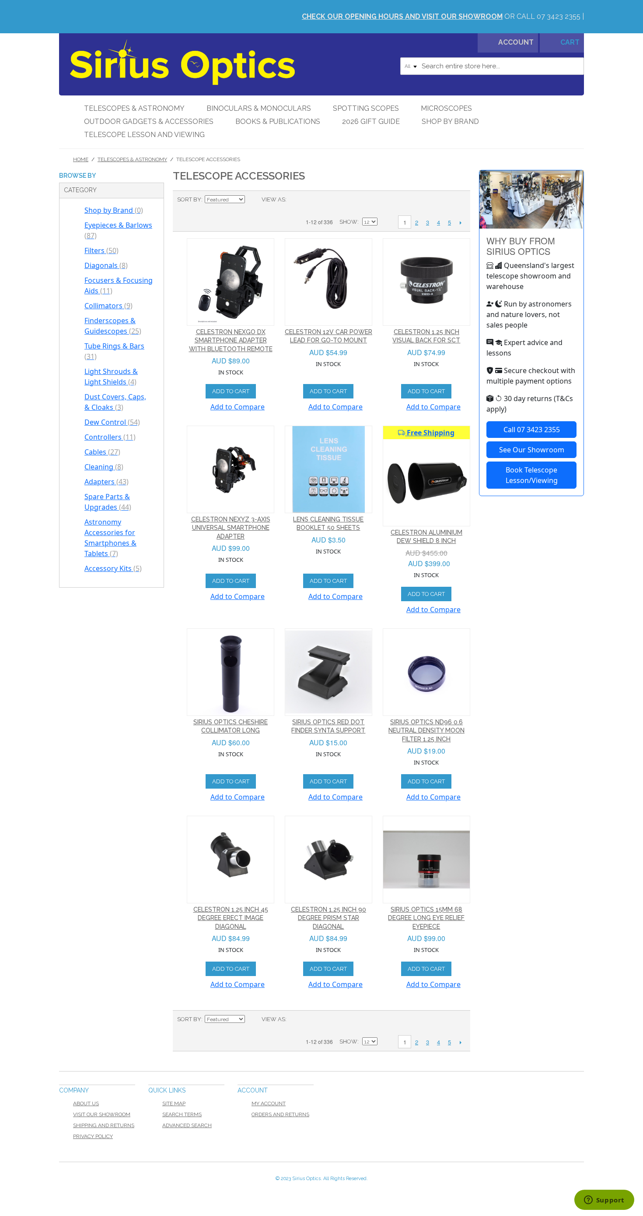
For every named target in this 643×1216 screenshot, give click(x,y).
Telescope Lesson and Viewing (144, 134)
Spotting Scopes (366, 108)
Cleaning (103, 467)
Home (80, 159)
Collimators (108, 305)
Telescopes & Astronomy (134, 108)
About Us (86, 1103)
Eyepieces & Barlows (118, 230)
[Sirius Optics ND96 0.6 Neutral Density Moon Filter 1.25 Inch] (426, 672)
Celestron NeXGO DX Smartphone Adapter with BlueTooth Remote (231, 340)
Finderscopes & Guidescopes (112, 326)
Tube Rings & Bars (114, 351)
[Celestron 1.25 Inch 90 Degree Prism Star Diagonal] (328, 859)
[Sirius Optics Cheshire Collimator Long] (230, 672)
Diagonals (106, 265)
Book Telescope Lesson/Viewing (532, 475)
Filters (101, 250)
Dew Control (112, 422)
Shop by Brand (450, 121)
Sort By (189, 199)
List (310, 199)
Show (348, 222)
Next (460, 222)
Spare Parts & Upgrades (107, 502)
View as (273, 199)
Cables (102, 452)
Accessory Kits (113, 568)
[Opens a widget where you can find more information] (604, 1201)
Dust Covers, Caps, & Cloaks (115, 402)
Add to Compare (237, 407)
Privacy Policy (93, 1136)
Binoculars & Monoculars (258, 108)
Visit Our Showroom (101, 1114)
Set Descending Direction (252, 199)
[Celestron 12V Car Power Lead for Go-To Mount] (328, 282)
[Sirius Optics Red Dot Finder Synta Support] (328, 672)
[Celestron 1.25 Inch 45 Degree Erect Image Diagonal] (230, 859)
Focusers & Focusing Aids (118, 285)
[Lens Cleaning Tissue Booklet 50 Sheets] (328, 469)
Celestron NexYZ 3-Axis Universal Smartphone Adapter (230, 528)
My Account (269, 1103)
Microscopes (446, 108)
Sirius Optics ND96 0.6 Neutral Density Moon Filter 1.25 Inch (426, 731)
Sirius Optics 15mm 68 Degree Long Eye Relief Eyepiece (426, 918)
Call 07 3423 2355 (531, 429)
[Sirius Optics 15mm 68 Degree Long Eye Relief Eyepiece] (426, 859)
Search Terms (182, 1114)
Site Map (173, 1103)
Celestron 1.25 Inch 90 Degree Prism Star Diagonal (328, 918)
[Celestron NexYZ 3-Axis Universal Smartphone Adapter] (230, 469)
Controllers (110, 437)
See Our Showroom (531, 450)
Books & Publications (277, 121)
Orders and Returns (280, 1114)
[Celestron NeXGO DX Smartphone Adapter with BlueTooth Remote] (230, 282)
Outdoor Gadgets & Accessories (148, 121)
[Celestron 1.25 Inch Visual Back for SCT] (426, 282)
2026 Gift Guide (371, 121)
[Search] (575, 66)
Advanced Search (187, 1125)
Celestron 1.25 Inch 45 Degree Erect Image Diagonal (230, 918)
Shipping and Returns (103, 1125)
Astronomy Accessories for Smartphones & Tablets (110, 537)
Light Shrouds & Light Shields (111, 377)
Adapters (106, 481)
